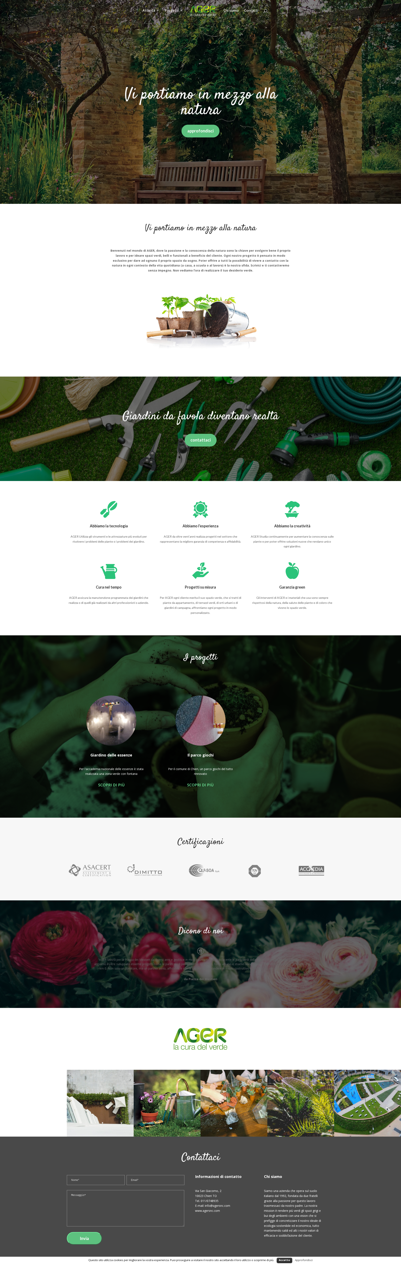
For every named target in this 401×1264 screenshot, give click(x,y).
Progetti (172, 11)
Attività (148, 11)
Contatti (251, 11)
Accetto (284, 1260)
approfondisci (200, 130)
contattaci (200, 439)
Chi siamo (231, 11)
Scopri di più (111, 784)
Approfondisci (304, 1260)
